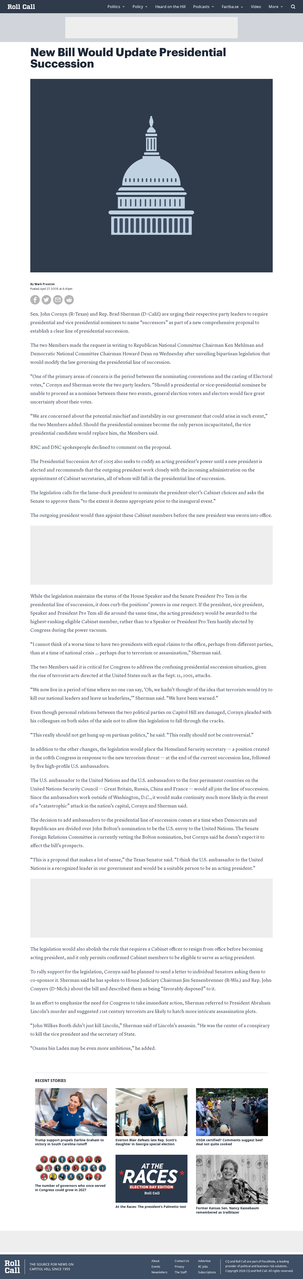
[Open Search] (293, 6)
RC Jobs (203, 1267)
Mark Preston (45, 284)
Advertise (204, 1261)
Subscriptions (207, 1272)
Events (156, 1267)
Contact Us (182, 1261)
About (155, 1261)
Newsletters (159, 1272)
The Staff (181, 1272)
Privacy (179, 1267)
